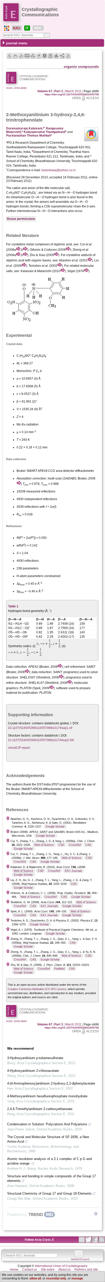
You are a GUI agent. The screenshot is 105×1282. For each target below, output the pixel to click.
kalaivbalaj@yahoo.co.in (59, 170)
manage (77, 1278)
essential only (56, 1278)
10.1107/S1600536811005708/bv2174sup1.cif (40, 728)
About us (64, 1269)
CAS (88, 844)
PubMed (59, 968)
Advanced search (80, 1259)
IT (27, 28)
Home (14, 1269)
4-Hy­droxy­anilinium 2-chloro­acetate (33, 1071)
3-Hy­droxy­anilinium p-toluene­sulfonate (35, 1058)
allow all (35, 1278)
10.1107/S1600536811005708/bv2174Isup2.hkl (41, 740)
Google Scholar (55, 826)
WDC (38, 28)
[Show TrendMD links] (96, 1214)
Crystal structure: (19, 723)
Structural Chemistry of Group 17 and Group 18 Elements (49, 1193)
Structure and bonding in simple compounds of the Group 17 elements (51, 1178)
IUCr (16, 28)
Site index (48, 1269)
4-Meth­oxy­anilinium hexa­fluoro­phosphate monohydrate (47, 1096)
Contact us (29, 1269)
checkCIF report (19, 748)
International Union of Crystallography (61, 1266)
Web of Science (44, 844)
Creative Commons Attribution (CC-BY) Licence (37, 989)
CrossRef (75, 844)
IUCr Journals (73, 870)
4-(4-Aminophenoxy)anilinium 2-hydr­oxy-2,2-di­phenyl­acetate (51, 1083)
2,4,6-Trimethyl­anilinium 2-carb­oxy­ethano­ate (39, 1109)
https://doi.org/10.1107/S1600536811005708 (72, 94)
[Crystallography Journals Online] (6, 28)
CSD (61, 844)
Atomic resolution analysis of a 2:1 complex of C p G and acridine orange (49, 1161)
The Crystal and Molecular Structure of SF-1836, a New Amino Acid (48, 1139)
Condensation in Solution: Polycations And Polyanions (47, 1124)
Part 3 (58, 91)
